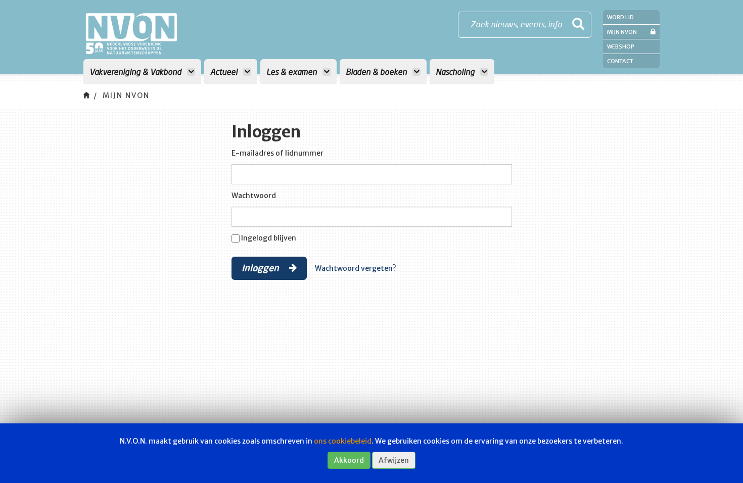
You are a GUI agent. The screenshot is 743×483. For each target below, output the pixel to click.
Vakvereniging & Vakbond (136, 71)
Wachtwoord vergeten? (355, 268)
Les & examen (292, 71)
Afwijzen (394, 460)
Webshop (620, 46)
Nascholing (456, 71)
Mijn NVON (622, 31)
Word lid (620, 17)
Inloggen (261, 267)
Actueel (225, 71)
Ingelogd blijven (268, 238)
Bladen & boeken (377, 71)
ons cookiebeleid (343, 441)
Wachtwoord (253, 195)
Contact (620, 61)
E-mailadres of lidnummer (277, 153)
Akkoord (349, 460)
